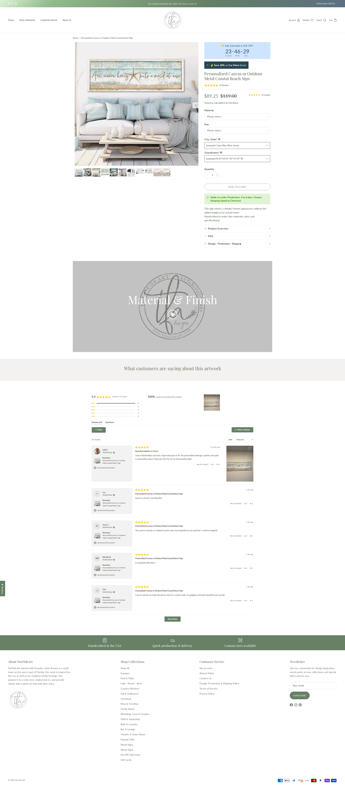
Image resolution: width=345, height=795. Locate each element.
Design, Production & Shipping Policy (219, 683)
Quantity (209, 169)
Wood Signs (127, 749)
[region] (212, 402)
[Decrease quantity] (206, 175)
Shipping (208, 102)
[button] (216, 85)
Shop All (125, 668)
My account (206, 668)
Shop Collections (27, 20)
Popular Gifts (127, 739)
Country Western (130, 688)
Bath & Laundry (129, 724)
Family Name (127, 708)
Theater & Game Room (133, 734)
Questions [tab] (109, 423)
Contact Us (205, 678)
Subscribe (299, 695)
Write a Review (245, 430)
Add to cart (237, 186)
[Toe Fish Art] (172, 20)
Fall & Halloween (130, 693)
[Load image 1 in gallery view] (136, 104)
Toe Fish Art (20, 780)
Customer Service (49, 20)
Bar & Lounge (128, 729)
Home (11, 20)
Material (208, 110)
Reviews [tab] (97, 423)
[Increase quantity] (217, 175)
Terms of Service (209, 688)
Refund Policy (207, 673)
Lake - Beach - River (131, 683)
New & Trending (129, 703)
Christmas (126, 698)
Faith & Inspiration (130, 719)
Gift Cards (126, 759)
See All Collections (130, 754)
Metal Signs (127, 744)
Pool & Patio (127, 678)
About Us (67, 20)
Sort (231, 439)
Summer (125, 673)
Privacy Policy (207, 693)
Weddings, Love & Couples (135, 713)
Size (206, 124)
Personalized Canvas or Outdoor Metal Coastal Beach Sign (107, 38)
